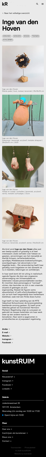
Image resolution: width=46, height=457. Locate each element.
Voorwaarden (16, 448)
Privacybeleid (30, 448)
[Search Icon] (37, 4)
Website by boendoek (23, 454)
